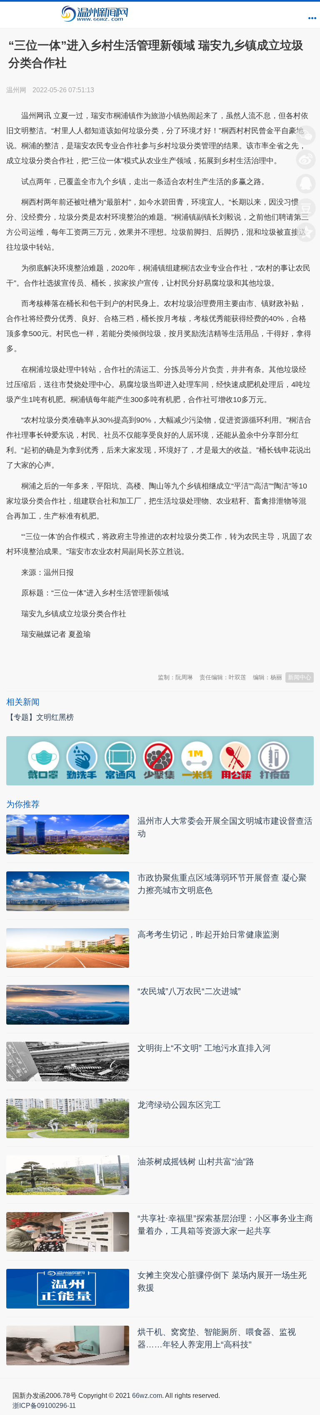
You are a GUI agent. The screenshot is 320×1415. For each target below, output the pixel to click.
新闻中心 (299, 677)
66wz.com (147, 1395)
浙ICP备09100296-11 (44, 1405)
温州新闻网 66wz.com (80, 655)
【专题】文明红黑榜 (40, 717)
